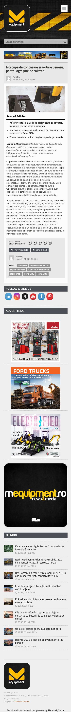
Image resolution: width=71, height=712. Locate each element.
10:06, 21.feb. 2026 (25, 566)
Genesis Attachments (17, 144)
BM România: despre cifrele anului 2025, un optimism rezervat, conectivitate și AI (40, 574)
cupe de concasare (39, 265)
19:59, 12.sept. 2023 (26, 632)
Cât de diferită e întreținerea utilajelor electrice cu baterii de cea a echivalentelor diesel (39, 615)
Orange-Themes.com (22, 701)
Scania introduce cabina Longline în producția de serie (36, 137)
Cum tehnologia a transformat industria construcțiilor (38, 587)
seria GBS (42, 274)
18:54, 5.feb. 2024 (25, 606)
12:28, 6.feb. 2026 (25, 579)
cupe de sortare (17, 270)
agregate (22, 265)
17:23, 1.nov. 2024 (25, 593)
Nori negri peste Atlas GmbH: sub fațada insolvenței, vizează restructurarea (38, 560)
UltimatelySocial (56, 710)
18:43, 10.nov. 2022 (25, 646)
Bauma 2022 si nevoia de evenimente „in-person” (39, 641)
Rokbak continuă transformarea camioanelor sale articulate (41, 600)
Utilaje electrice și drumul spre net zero (38, 629)
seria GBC (29, 274)
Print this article (19, 250)
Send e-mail (40, 250)
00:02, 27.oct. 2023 (25, 622)
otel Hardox (15, 274)
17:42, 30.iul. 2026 (25, 553)
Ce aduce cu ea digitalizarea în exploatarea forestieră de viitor (39, 547)
